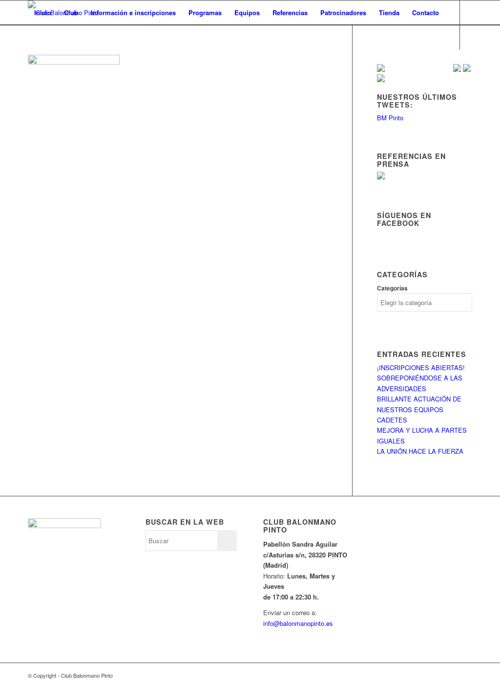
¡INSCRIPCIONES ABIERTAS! (421, 367)
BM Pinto (390, 117)
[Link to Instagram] (60, 61)
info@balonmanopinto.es (298, 623)
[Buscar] (37, 37)
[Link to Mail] (74, 61)
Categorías (392, 288)
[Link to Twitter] (30, 61)
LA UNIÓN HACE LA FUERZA (420, 451)
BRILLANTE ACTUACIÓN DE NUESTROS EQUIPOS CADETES (419, 409)
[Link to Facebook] (45, 61)
